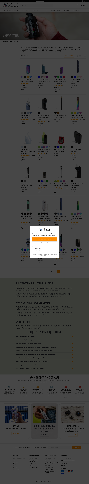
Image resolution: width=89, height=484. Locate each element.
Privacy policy (47, 255)
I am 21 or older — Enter (44, 239)
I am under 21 (44, 242)
